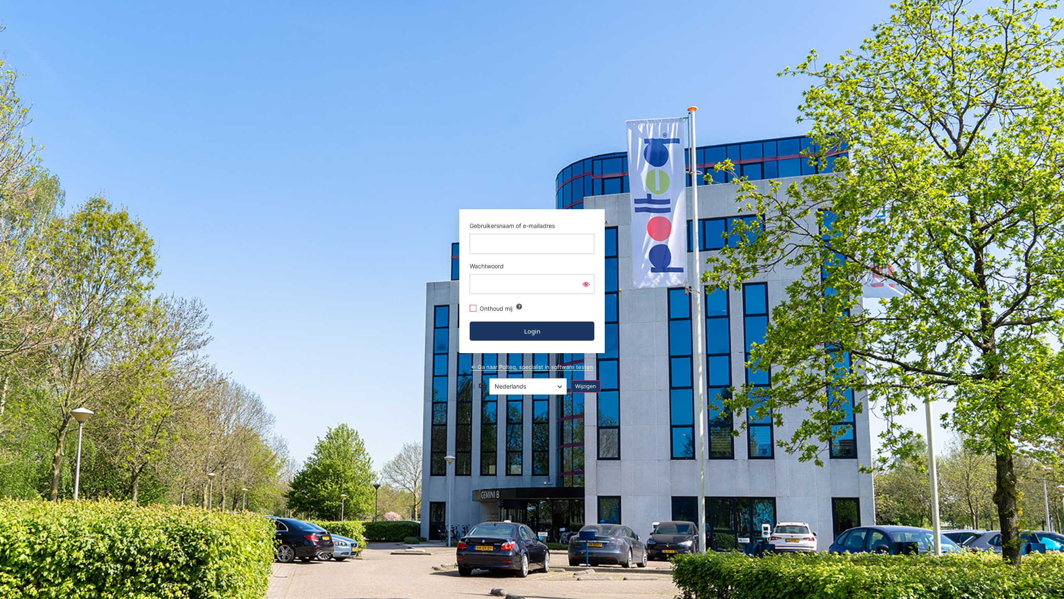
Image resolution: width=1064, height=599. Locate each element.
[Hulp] (519, 307)
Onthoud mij (496, 308)
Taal (469, 386)
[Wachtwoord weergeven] (586, 284)
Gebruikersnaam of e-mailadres (512, 225)
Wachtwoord (487, 266)
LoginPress (1041, 590)
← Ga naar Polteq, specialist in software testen (532, 367)
